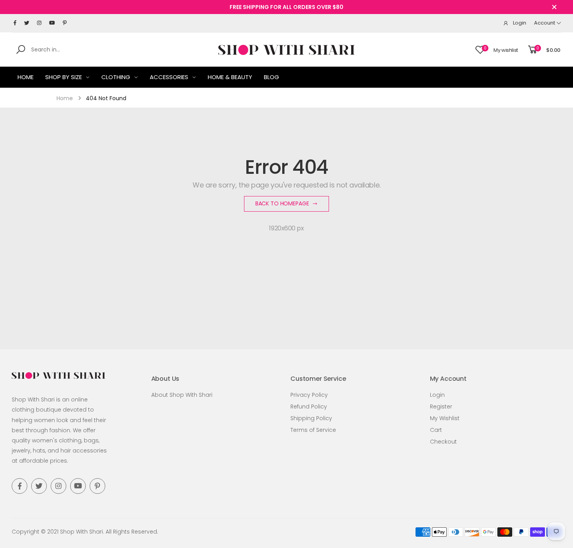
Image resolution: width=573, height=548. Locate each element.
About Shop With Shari (181, 395)
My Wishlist (445, 418)
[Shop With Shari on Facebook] (15, 23)
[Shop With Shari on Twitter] (26, 23)
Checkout (443, 441)
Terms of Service (313, 430)
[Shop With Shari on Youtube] (52, 23)
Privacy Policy (309, 395)
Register (441, 406)
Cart (436, 430)
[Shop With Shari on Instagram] (39, 23)
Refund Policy (308, 406)
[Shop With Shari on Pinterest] (65, 23)
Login (437, 395)
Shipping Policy (311, 418)
